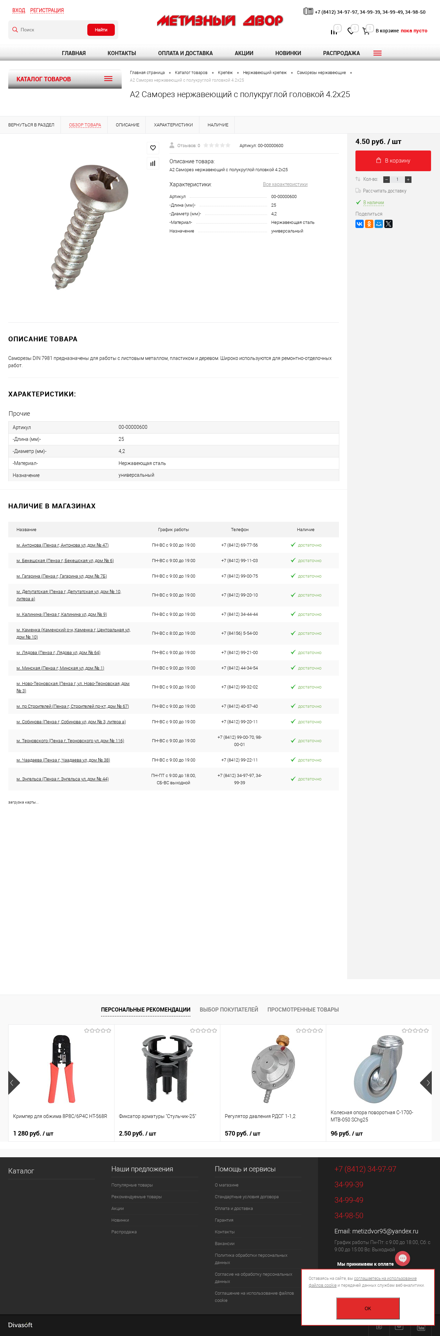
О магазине (227, 1185)
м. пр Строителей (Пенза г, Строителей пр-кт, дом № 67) (72, 706)
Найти (101, 29)
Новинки (288, 53)
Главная (74, 53)
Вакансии (224, 1243)
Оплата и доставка (185, 53)
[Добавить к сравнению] (153, 163)
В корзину (397, 160)
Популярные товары (132, 1185)
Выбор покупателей (229, 1009)
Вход (18, 10)
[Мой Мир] (379, 224)
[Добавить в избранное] (153, 148)
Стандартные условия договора (247, 1196)
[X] (388, 224)
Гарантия (224, 1220)
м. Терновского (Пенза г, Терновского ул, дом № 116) (70, 740)
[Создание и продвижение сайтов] (20, 1325)
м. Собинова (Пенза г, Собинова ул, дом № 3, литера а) (71, 721)
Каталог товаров (43, 79)
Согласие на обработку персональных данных (253, 1278)
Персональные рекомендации (145, 1009)
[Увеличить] (84, 228)
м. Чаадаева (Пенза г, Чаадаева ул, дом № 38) (63, 760)
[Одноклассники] (369, 224)
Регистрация (47, 10)
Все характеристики (285, 184)
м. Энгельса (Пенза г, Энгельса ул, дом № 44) (62, 778)
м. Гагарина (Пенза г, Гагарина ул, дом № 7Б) (61, 576)
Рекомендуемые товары (136, 1196)
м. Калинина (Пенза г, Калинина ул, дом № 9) (61, 614)
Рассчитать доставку (384, 190)
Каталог (21, 1171)
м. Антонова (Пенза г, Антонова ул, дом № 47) (62, 545)
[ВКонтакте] (359, 224)
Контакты (122, 53)
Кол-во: (371, 178)
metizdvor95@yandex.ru (385, 1231)
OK (368, 1308)
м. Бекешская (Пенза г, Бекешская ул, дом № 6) (65, 560)
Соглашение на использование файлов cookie (254, 1297)
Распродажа (341, 53)
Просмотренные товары (303, 1009)
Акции (244, 53)
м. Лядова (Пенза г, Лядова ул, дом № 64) (58, 652)
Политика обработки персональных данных (251, 1259)
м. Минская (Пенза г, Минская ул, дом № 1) (60, 668)
